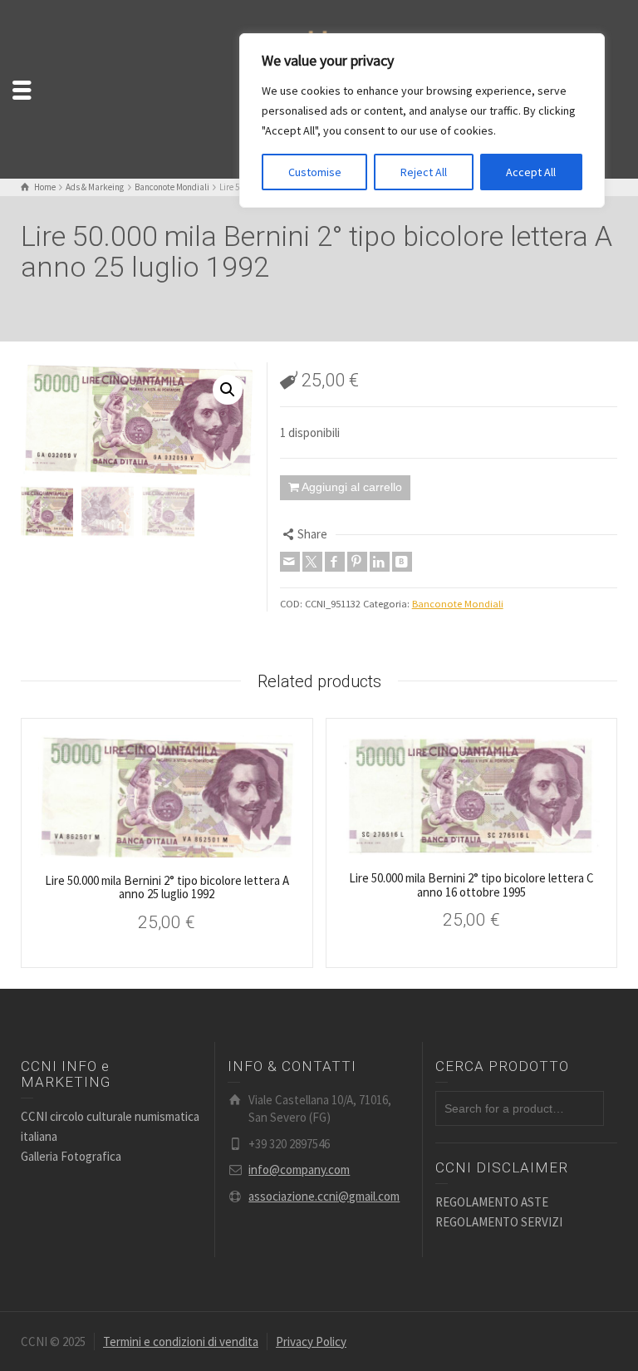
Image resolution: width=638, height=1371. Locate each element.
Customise (314, 172)
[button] (228, 390)
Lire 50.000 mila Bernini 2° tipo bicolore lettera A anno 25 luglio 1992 (167, 887)
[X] (312, 562)
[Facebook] (335, 562)
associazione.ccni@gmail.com (324, 1196)
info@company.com (299, 1169)
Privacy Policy (311, 1341)
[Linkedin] (380, 562)
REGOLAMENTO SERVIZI (498, 1222)
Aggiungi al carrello (352, 487)
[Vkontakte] (402, 562)
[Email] (290, 562)
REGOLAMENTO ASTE (491, 1202)
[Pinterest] (357, 562)
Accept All (531, 172)
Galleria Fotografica (71, 1156)
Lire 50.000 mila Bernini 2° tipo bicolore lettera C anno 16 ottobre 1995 (471, 885)
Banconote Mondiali (457, 603)
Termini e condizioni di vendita (180, 1341)
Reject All (423, 172)
